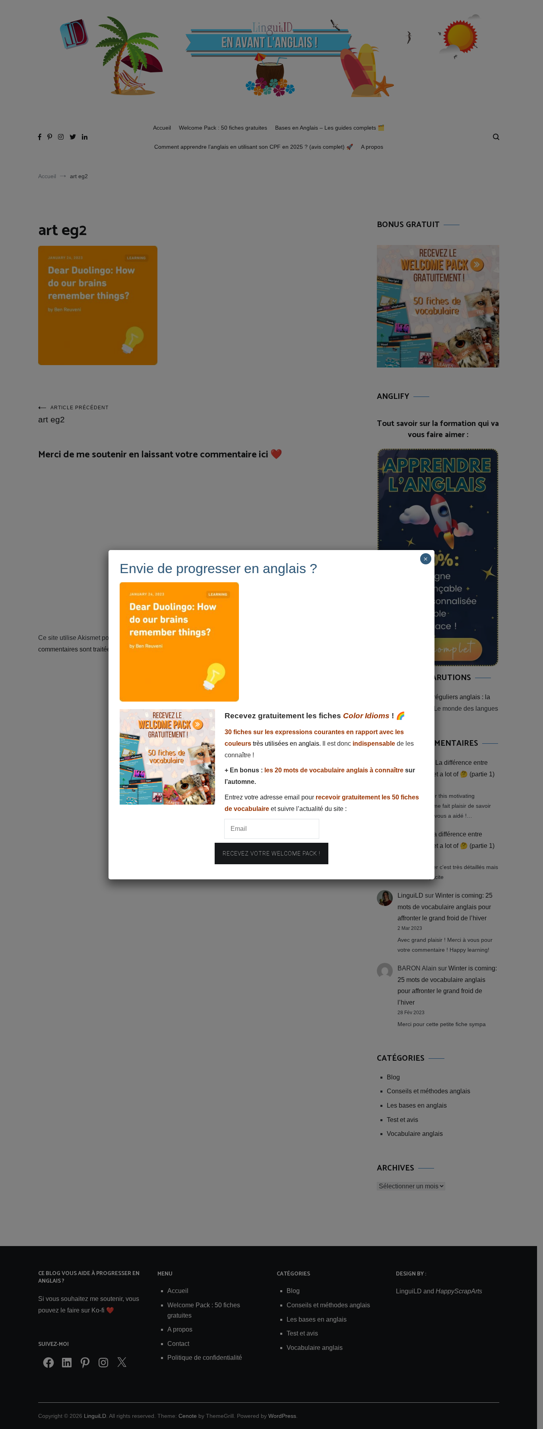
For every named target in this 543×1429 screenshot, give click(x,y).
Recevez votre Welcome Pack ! (271, 853)
